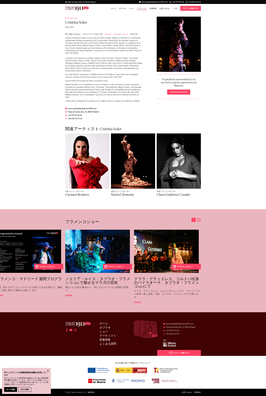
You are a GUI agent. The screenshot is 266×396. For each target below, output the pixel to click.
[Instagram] (74, 330)
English (116, 34)
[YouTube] (71, 330)
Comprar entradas (179, 92)
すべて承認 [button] (10, 389)
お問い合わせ (164, 8)
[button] (199, 220)
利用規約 (197, 392)
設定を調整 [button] (25, 389)
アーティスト (142, 8)
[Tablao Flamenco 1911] (76, 8)
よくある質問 (108, 343)
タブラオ (122, 8)
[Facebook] (66, 330)
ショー (131, 8)
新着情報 (153, 8)
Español (108, 34)
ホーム (113, 8)
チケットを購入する (190, 8)
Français (125, 34)
